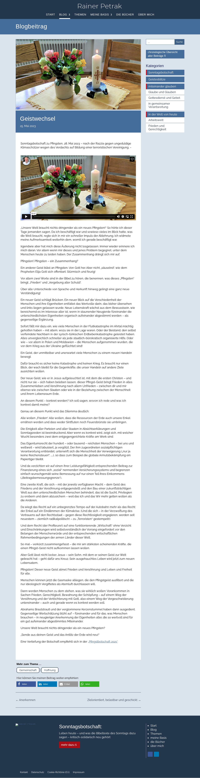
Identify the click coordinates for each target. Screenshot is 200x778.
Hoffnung (50, 670)
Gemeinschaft (28, 670)
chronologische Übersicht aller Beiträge (163, 54)
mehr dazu (67, 744)
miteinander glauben (162, 86)
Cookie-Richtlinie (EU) (59, 772)
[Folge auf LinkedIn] (156, 754)
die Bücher (125, 15)
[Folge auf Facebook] (150, 754)
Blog (63, 15)
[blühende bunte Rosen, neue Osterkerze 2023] (78, 108)
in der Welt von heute (162, 114)
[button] (26, 684)
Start (50, 15)
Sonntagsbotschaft (160, 72)
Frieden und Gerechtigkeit (157, 127)
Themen (80, 15)
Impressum (78, 772)
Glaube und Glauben (162, 92)
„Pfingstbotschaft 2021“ (103, 641)
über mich (146, 15)
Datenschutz (37, 772)
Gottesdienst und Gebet (164, 97)
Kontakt (24, 772)
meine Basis (99, 15)
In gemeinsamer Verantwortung (159, 105)
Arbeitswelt (155, 120)
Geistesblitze (156, 79)
